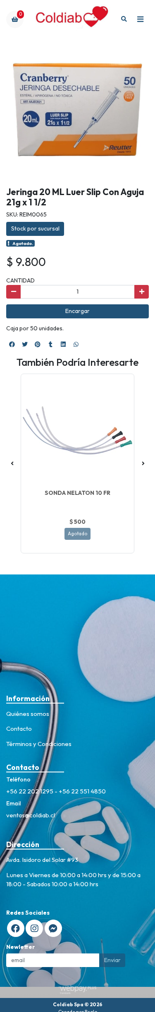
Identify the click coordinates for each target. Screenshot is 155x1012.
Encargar (77, 311)
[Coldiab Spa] (69, 19)
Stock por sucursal (35, 228)
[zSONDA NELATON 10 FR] (77, 430)
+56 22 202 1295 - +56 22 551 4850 (56, 791)
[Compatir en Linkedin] (63, 344)
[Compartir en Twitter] (25, 344)
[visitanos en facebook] (15, 928)
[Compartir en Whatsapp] (76, 344)
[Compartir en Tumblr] (50, 344)
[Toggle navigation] (140, 19)
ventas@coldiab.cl (30, 815)
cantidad (20, 280)
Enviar (112, 960)
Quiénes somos (27, 714)
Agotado (77, 534)
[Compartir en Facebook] (12, 344)
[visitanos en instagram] (34, 928)
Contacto (19, 728)
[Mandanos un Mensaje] (53, 928)
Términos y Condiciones (39, 744)
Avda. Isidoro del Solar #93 (42, 860)
